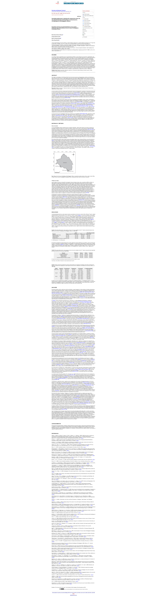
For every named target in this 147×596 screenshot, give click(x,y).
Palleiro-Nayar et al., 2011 (87, 323)
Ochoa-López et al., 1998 (89, 330)
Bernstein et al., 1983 (59, 364)
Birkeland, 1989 (88, 302)
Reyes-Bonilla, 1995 (81, 301)
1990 (74, 374)
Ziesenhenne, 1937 (73, 108)
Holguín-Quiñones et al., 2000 (89, 346)
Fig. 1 (53, 140)
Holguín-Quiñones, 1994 (83, 113)
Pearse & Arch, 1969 (75, 304)
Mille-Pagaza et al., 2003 (87, 301)
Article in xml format (87, 20)
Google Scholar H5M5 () (88, 15)
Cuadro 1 (79, 215)
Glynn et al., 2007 (60, 107)
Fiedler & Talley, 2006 (90, 129)
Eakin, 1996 (81, 352)
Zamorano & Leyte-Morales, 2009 (60, 335)
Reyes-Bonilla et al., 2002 (80, 349)
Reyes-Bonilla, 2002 (76, 398)
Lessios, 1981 (71, 374)
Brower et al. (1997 (81, 199)
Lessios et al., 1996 (70, 117)
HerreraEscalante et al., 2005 (57, 348)
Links (82, 438)
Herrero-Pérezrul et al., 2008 (61, 318)
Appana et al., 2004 (75, 371)
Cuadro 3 (61, 244)
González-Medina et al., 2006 (81, 342)
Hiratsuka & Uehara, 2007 (61, 378)
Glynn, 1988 (84, 351)
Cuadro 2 (66, 306)
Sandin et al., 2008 (67, 97)
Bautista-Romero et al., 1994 (60, 115)
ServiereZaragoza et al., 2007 (70, 107)
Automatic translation (87, 26)
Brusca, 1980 (84, 302)
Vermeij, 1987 (57, 390)
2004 (68, 115)
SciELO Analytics (86, 14)
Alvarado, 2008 (84, 360)
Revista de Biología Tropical (58, 10)
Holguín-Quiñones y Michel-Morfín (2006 (82, 318)
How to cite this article (87, 23)
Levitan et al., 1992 (71, 362)
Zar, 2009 (87, 192)
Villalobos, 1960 (80, 369)
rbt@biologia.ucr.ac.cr (73, 595)
